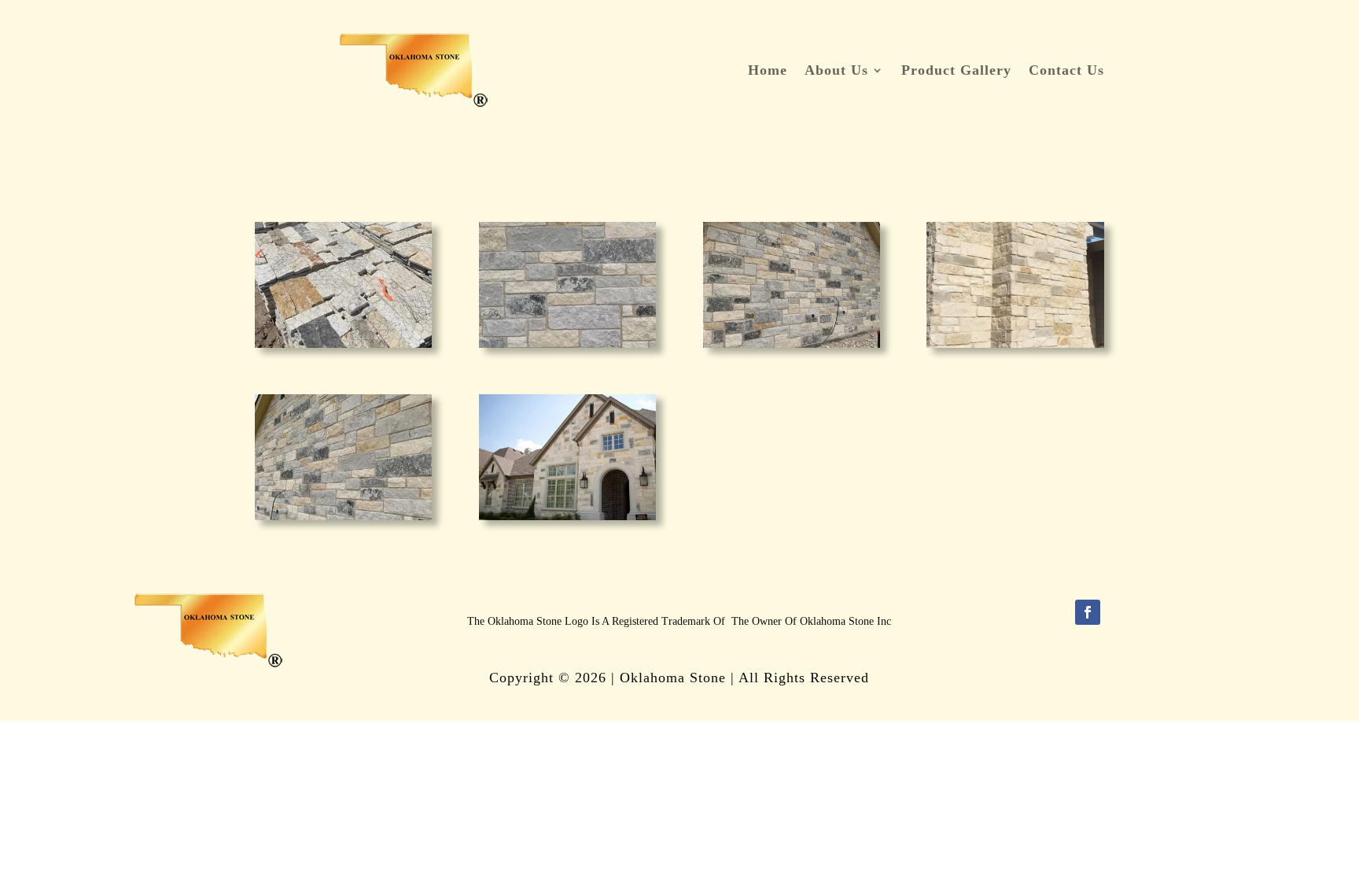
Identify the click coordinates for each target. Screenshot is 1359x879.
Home (767, 71)
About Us (836, 71)
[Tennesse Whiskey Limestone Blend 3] (791, 344)
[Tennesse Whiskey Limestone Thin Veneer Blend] (343, 344)
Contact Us (1066, 71)
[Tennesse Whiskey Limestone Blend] (567, 516)
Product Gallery (956, 71)
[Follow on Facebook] (1087, 612)
